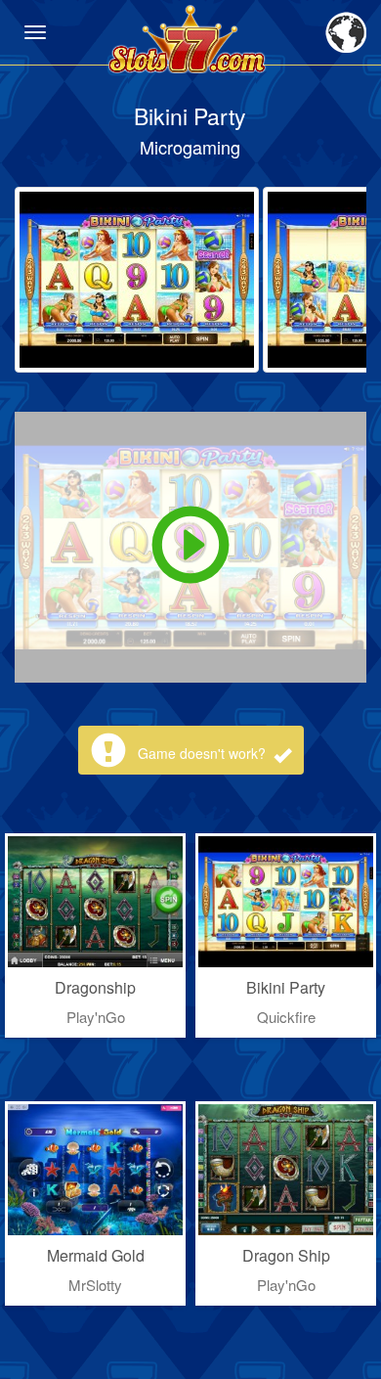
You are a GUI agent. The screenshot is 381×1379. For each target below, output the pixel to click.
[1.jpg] (137, 280)
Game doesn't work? (204, 753)
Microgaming (190, 146)
